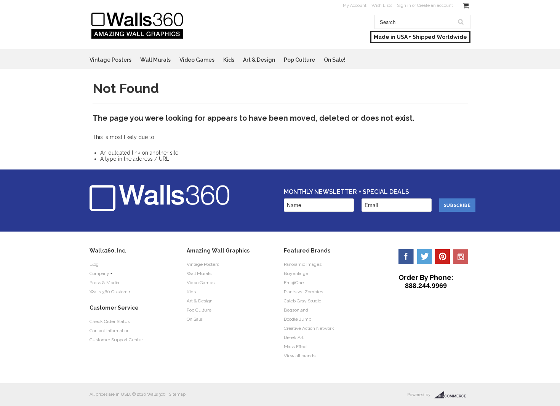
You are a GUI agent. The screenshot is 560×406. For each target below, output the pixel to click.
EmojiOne (294, 282)
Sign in (404, 5)
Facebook (406, 256)
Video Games (196, 60)
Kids (228, 60)
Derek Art (294, 337)
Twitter (424, 256)
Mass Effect (296, 346)
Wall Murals (155, 60)
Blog (94, 264)
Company (99, 273)
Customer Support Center (116, 339)
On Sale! (335, 60)
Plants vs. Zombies (303, 291)
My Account (354, 5)
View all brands (299, 355)
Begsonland (296, 310)
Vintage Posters (110, 60)
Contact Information (110, 330)
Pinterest (442, 256)
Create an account (435, 5)
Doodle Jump (297, 319)
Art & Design (259, 60)
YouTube (461, 256)
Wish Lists (381, 5)
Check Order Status (110, 321)
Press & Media (104, 282)
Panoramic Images (303, 264)
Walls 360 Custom (109, 291)
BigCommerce (452, 395)
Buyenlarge (296, 273)
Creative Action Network (309, 328)
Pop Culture (299, 60)
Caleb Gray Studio (302, 301)
